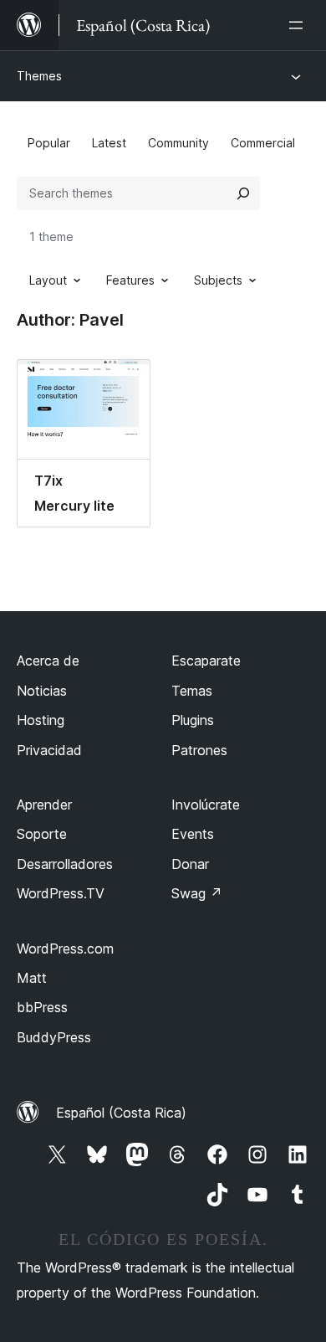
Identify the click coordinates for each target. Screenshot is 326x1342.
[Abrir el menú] (299, 25)
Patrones (199, 750)
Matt (32, 977)
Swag (196, 893)
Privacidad (49, 750)
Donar (190, 864)
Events (192, 833)
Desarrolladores (65, 864)
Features (130, 280)
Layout (48, 280)
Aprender (44, 804)
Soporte (42, 833)
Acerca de (48, 660)
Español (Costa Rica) (121, 1112)
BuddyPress (54, 1037)
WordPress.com (65, 948)
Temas (191, 690)
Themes (39, 76)
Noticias (42, 690)
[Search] (243, 193)
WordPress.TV (60, 893)
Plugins (192, 720)
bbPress (42, 1007)
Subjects (218, 280)
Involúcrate (205, 804)
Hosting (40, 720)
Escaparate (206, 660)
